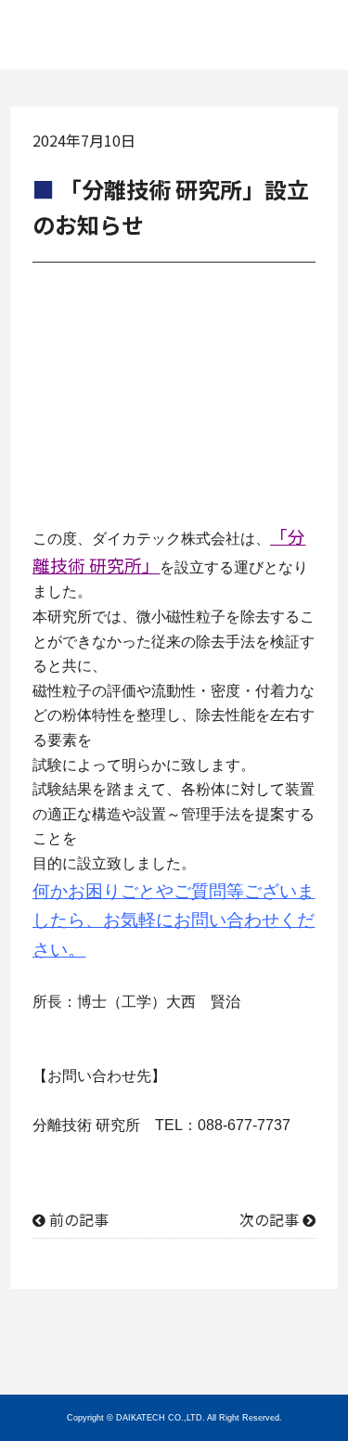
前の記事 (79, 1219)
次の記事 (269, 1219)
